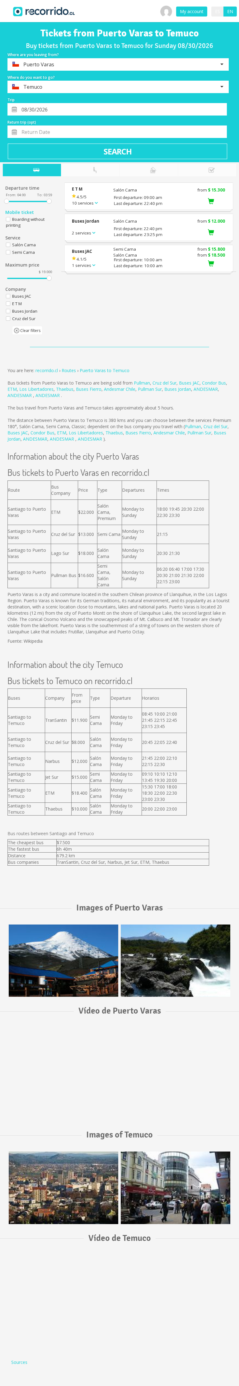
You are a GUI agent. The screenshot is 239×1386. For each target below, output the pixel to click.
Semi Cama (23, 252)
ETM (12, 389)
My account (192, 11)
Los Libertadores (36, 389)
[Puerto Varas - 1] (63, 961)
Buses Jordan (177, 389)
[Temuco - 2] (176, 1188)
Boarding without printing (25, 222)
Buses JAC (189, 383)
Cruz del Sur (164, 383)
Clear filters (29, 330)
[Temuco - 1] (63, 1188)
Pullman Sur (150, 389)
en (230, 11)
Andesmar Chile (119, 389)
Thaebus (64, 389)
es (217, 11)
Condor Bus (214, 383)
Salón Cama (24, 245)
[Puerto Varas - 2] (176, 961)
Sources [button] (19, 1362)
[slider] (6, 201)
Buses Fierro (88, 389)
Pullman (142, 383)
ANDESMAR (206, 389)
